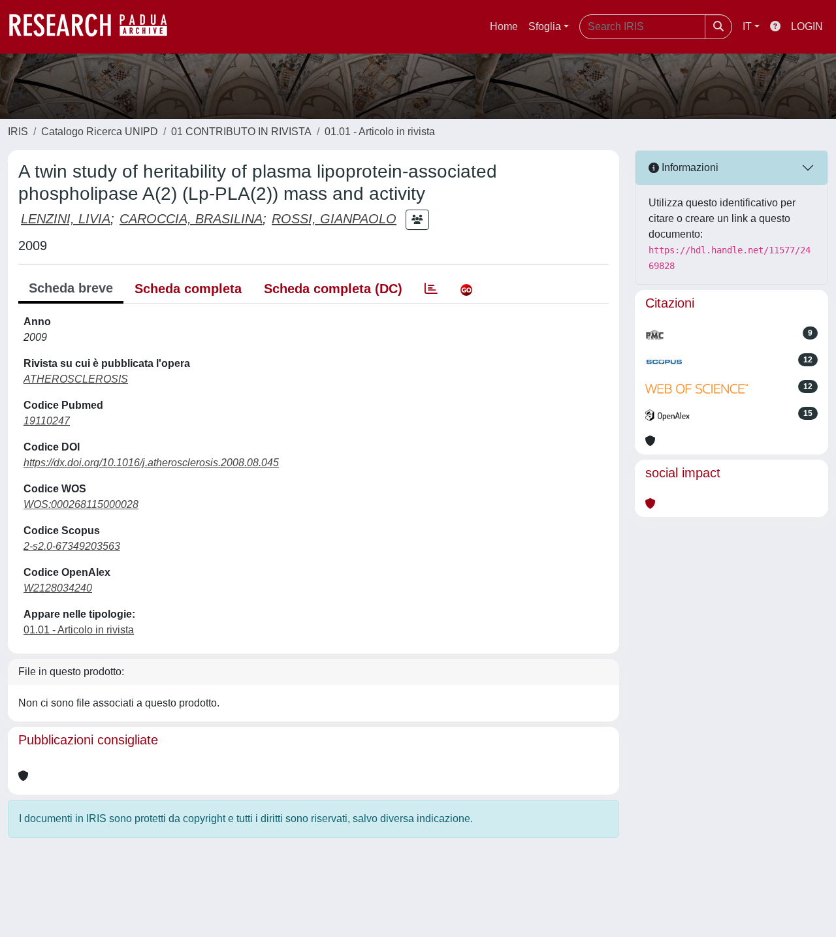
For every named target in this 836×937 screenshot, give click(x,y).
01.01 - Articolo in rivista (380, 131)
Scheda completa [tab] (188, 288)
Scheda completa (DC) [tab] (333, 288)
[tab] (431, 288)
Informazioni (688, 167)
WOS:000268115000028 (81, 504)
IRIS (18, 131)
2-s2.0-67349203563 (72, 546)
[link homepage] (95, 27)
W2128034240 (58, 588)
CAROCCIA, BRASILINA (191, 219)
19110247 (47, 420)
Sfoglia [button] (544, 26)
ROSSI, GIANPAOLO (334, 219)
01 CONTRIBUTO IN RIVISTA (241, 131)
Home (504, 26)
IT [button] (747, 26)
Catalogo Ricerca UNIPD (99, 131)
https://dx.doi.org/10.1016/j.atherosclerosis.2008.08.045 (151, 462)
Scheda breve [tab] (71, 288)
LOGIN (807, 26)
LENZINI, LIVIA (65, 219)
